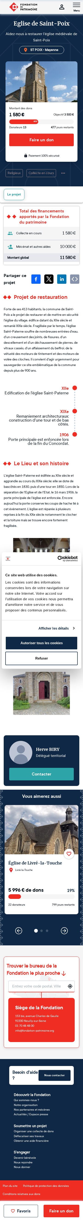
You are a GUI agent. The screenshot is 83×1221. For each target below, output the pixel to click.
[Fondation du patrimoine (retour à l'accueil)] (23, 7)
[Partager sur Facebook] (36, 279)
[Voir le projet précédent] (18, 930)
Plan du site (10, 1186)
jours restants (62, 127)
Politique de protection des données (46, 1186)
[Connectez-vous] (61, 7)
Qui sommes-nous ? (26, 1100)
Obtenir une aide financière (31, 1140)
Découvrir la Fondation (32, 1094)
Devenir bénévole (25, 1157)
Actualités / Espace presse (31, 1114)
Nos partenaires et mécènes (32, 1109)
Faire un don (42, 140)
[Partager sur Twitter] (48, 279)
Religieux (14, 173)
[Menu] (76, 5)
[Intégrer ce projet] (74, 279)
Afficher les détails (54, 628)
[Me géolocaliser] (70, 986)
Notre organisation (26, 1105)
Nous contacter (54, 1075)
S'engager (22, 1152)
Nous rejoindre (23, 1162)
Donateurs (17, 127)
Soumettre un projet (30, 1126)
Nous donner (22, 1167)
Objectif (63, 114)
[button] (36, 931)
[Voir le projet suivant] (64, 930)
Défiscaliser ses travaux (29, 1136)
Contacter (41, 774)
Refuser (41, 658)
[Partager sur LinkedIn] (61, 279)
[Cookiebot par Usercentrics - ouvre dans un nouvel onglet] (58, 559)
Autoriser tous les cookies (42, 643)
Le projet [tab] (14, 194)
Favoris (23, 1211)
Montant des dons (20, 108)
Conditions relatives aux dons (21, 1194)
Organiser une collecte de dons (34, 1131)
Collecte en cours (41, 173)
